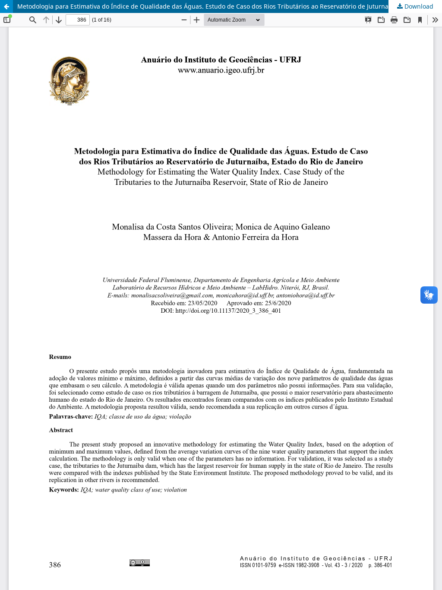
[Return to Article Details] (6, 6)
